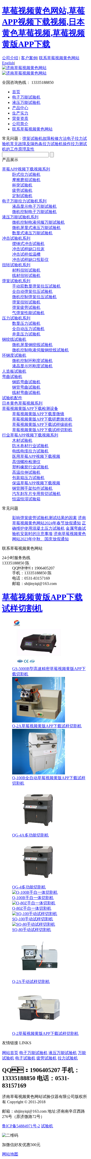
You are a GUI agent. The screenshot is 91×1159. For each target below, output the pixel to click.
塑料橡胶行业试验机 (30, 467)
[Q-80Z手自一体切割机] (33, 903)
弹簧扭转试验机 (26, 302)
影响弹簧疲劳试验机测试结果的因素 (44, 518)
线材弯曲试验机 (26, 392)
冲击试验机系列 (16, 238)
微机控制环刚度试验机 (32, 360)
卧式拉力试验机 (26, 174)
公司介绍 (10, 58)
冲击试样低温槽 (26, 254)
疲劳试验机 (22, 190)
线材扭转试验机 (26, 275)
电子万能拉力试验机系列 (24, 201)
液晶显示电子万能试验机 (34, 206)
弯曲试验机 (12, 376)
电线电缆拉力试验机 (30, 451)
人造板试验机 (14, 371)
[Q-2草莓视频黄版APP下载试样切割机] (38, 1029)
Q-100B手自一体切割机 (33, 898)
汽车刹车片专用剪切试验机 (36, 493)
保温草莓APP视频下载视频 (36, 483)
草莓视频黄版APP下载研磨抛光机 (42, 419)
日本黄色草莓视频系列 (22, 403)
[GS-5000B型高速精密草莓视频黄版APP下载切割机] (38, 664)
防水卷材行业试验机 (30, 446)
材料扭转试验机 (26, 270)
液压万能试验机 (63, 1053)
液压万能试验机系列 (20, 217)
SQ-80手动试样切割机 (31, 929)
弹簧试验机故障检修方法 (44, 138)
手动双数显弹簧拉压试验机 (36, 286)
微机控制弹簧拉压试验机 (34, 297)
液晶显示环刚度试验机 (32, 366)
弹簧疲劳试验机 (26, 307)
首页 (16, 92)
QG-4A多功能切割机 (30, 835)
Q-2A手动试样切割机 (31, 981)
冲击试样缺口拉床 (28, 249)
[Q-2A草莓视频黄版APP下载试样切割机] (38, 721)
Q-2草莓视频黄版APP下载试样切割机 (45, 1033)
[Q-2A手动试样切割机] (38, 977)
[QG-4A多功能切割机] (38, 830)
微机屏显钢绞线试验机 (32, 345)
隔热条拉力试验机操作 (50, 144)
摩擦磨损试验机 (26, 180)
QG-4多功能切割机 (29, 887)
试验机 (47, 1126)
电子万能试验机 (33, 1053)
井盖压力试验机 (26, 334)
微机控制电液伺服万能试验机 (38, 222)
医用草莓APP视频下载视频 (36, 456)
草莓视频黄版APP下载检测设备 (30, 408)
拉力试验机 (68, 1058)
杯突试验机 (22, 185)
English (8, 63)
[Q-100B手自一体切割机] (35, 892)
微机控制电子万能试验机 (34, 212)
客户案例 (29, 58)
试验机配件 (12, 398)
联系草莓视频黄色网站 (59, 58)
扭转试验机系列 (16, 265)
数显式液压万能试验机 (32, 233)
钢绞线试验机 (14, 339)
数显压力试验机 (26, 323)
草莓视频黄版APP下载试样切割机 (42, 430)
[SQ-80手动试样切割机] (33, 924)
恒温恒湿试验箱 (26, 499)
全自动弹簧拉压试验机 (32, 291)
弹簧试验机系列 (16, 281)
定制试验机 (22, 196)
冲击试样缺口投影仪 (30, 259)
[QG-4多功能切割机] (38, 882)
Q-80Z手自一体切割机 (31, 908)
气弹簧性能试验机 (28, 313)
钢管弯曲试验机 (26, 387)
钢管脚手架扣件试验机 (32, 488)
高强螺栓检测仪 (26, 462)
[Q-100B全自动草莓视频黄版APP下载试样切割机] (38, 773)
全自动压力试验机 (28, 329)
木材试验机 (22, 440)
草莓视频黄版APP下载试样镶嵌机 (42, 424)
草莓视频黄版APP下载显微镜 (38, 414)
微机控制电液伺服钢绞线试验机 (40, 350)
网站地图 (10, 1154)
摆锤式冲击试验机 (28, 243)
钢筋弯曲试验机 (26, 382)
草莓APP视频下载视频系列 (26, 169)
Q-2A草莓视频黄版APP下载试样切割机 (47, 726)
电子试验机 (25, 1058)
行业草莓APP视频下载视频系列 (30, 435)
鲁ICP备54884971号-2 (21, 1126)
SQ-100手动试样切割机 (32, 919)
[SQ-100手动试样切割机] (34, 913)
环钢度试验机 (14, 355)
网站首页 (10, 1053)
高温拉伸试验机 (26, 472)
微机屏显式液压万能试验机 (36, 227)
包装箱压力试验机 (28, 478)
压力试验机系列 (16, 318)
